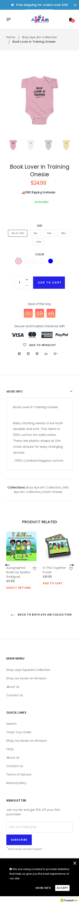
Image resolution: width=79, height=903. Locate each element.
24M (38, 242)
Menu (9, 20)
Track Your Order (18, 732)
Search (11, 724)
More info (15, 391)
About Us (12, 687)
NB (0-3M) (17, 233)
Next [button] (66, 100)
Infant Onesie (52, 492)
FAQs (10, 749)
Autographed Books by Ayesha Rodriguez (18, 572)
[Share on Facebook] (20, 353)
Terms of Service (18, 774)
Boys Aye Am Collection (43, 487)
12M (49, 233)
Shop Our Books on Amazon (26, 741)
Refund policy (16, 783)
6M (35, 233)
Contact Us (14, 695)
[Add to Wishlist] (34, 568)
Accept (62, 888)
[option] (39, 100)
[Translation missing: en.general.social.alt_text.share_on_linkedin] (46, 353)
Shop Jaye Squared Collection (28, 670)
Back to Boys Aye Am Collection (44, 614)
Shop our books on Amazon (26, 678)
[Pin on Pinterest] (37, 353)
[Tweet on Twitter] (28, 353)
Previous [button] (12, 100)
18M (63, 233)
